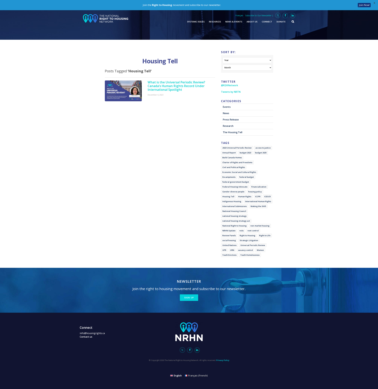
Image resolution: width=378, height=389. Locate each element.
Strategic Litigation (249, 240)
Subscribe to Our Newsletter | (259, 15)
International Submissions (234, 206)
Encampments (229, 177)
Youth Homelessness (250, 255)
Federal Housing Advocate (234, 186)
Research (228, 126)
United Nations (229, 245)
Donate (281, 21)
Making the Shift (258, 206)
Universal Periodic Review (252, 245)
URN (232, 250)
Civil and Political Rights (233, 167)
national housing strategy (234, 216)
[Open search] (293, 22)
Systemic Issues (196, 21)
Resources (215, 21)
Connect (267, 21)
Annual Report (229, 152)
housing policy (255, 191)
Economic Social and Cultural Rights (239, 172)
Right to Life (265, 235)
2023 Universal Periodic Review (237, 147)
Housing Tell (228, 196)
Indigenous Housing (231, 201)
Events (227, 107)
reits (241, 230)
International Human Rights (258, 201)
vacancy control (245, 250)
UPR (224, 250)
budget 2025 (261, 152)
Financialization (258, 186)
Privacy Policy (222, 360)
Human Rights (244, 196)
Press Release (231, 119)
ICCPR (257, 196)
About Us (252, 21)
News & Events (233, 21)
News (226, 113)
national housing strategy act (236, 221)
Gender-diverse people (233, 191)
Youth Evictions (229, 255)
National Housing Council (234, 211)
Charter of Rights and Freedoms (237, 162)
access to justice (263, 147)
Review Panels (229, 235)
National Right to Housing (234, 225)
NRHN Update (229, 230)
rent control (253, 230)
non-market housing (259, 225)
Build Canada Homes (232, 157)
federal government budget (235, 182)
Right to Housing (247, 235)
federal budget (246, 177)
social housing (229, 240)
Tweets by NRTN (231, 91)
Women (260, 250)
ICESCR (267, 196)
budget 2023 (245, 152)
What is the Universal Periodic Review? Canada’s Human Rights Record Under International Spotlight (176, 86)
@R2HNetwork (229, 85)
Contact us (86, 336)
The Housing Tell (232, 132)
